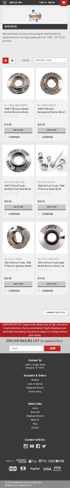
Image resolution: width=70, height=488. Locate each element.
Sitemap (37, 482)
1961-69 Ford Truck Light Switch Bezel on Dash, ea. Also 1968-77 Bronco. (51, 265)
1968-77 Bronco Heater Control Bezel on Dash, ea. (16, 112)
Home (35, 408)
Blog (35, 424)
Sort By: (26, 60)
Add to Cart (18, 130)
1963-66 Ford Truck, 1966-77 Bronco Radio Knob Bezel (51, 189)
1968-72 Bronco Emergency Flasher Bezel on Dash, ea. (51, 112)
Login (41, 2)
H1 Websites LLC (24, 485)
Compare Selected (55, 312)
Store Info (35, 412)
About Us (35, 420)
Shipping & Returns (35, 388)
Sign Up (51, 2)
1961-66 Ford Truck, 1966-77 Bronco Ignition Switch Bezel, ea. (18, 265)
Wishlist (35, 380)
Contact (35, 427)
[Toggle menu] (4, 4)
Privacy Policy (35, 391)
